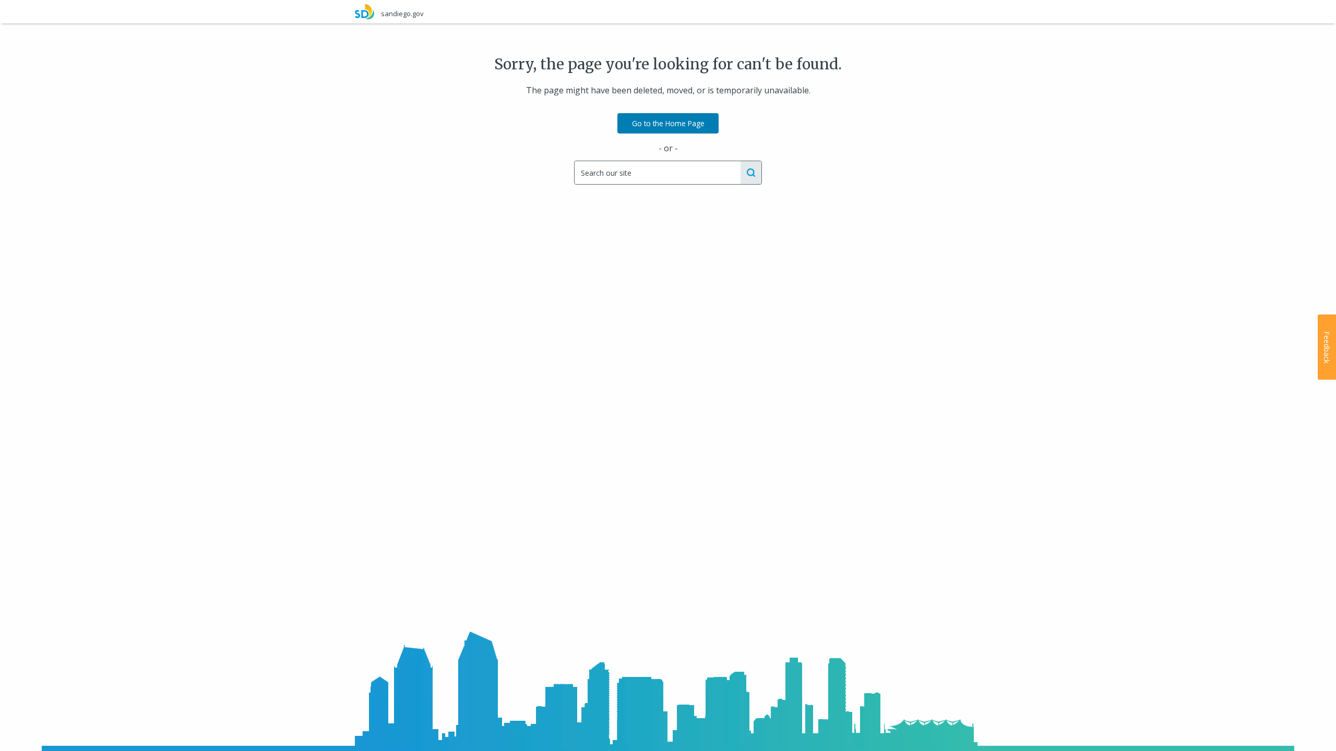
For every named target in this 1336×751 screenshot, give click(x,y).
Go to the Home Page (668, 123)
